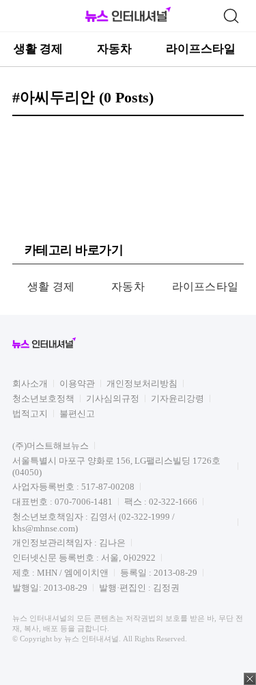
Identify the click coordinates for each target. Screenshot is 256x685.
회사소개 (30, 383)
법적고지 (30, 413)
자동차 (114, 48)
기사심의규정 (112, 398)
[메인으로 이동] (128, 19)
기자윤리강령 (177, 398)
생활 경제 (38, 48)
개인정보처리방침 (141, 383)
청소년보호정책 (43, 398)
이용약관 (77, 383)
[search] (230, 15)
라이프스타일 (201, 48)
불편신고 (77, 413)
